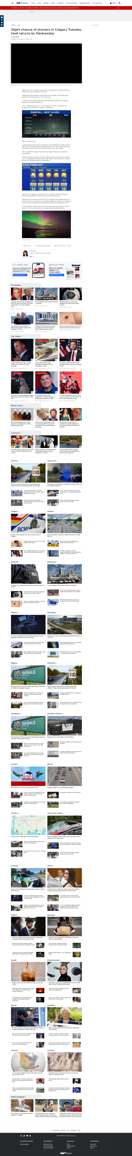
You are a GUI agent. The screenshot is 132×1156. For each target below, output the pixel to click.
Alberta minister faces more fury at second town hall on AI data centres (69, 600)
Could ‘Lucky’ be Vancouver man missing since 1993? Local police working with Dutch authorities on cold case (45, 425)
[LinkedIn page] (30, 1136)
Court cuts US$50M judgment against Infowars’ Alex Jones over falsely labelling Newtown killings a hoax (70, 907)
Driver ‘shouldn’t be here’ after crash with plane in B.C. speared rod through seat (70, 492)
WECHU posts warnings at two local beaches (24, 836)
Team (79, 1130)
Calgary (13, 25)
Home (33, 3)
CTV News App (55, 1130)
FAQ (68, 1130)
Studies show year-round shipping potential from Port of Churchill (64, 636)
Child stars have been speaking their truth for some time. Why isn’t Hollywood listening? (64, 983)
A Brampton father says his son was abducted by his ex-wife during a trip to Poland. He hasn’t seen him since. (71, 1115)
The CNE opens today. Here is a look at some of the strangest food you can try (22, 451)
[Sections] (12, 3)
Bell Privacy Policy (48, 1144)
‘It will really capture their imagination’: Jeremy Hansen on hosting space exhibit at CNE (45, 397)
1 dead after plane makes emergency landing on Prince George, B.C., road (44, 364)
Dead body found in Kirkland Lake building (60, 737)
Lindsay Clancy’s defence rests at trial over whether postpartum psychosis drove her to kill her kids (63, 889)
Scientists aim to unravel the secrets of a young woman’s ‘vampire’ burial (63, 1073)
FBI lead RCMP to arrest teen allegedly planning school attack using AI (69, 303)
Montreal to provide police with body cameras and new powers (27, 586)
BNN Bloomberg (71, 1146)
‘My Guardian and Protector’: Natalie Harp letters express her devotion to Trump (21, 327)
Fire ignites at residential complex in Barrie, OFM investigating (70, 802)
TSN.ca (69, 1147)
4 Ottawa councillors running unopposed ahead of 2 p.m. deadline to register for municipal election (70, 552)
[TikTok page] (24, 1136)
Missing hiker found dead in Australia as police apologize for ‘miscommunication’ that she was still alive (70, 425)
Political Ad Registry (48, 1147)
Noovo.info (93, 1144)
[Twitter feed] (21, 1136)
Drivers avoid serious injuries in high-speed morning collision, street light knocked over (34, 745)
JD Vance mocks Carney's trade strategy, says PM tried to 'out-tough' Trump (71, 364)
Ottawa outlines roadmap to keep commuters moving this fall (63, 535)
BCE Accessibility (24, 1144)
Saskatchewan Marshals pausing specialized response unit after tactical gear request (28, 687)
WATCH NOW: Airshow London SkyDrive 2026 (24, 787)
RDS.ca (92, 1147)
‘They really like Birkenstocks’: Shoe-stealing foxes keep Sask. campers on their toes (34, 754)
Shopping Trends (85, 3)
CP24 (68, 1144)
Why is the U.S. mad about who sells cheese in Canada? (22, 1114)
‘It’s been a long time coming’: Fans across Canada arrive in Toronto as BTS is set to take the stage (70, 397)
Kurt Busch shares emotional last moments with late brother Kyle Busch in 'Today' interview (28, 1028)
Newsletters (73, 1130)
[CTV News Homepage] (22, 3)
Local (39, 3)
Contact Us (63, 1130)
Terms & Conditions (48, 1146)
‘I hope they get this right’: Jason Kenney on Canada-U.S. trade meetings (21, 364)
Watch (53, 3)
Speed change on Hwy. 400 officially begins (60, 787)
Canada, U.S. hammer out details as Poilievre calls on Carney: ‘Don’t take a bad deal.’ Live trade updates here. (22, 304)
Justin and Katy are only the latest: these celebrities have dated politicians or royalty (45, 451)
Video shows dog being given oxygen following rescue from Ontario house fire (22, 397)
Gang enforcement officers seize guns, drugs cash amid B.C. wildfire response (64, 485)
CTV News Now (97, 3)
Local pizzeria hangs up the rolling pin (70, 792)
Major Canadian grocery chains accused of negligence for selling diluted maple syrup (21, 424)
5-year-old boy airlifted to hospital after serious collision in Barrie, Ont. (28, 889)
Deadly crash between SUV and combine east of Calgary (26, 535)
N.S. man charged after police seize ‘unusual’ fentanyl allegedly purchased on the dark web (27, 636)
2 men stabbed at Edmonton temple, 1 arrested (46, 302)
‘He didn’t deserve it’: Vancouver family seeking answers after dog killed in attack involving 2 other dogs (46, 1115)
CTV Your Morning (71, 3)
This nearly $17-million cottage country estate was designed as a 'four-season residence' (70, 451)
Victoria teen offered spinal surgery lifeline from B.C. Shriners (69, 501)
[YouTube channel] (27, 1136)
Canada (45, 3)
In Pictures (60, 3)
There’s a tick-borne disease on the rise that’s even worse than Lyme (70, 326)
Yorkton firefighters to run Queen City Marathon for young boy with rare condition (34, 694)
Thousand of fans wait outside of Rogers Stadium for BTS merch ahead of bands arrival (34, 502)
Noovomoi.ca (93, 1146)
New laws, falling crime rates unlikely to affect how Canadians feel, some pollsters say (27, 938)
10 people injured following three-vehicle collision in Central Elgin (34, 802)
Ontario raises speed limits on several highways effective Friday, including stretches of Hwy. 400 (25, 485)
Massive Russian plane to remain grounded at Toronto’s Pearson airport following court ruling (45, 327)
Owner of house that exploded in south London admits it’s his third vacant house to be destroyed (34, 794)
